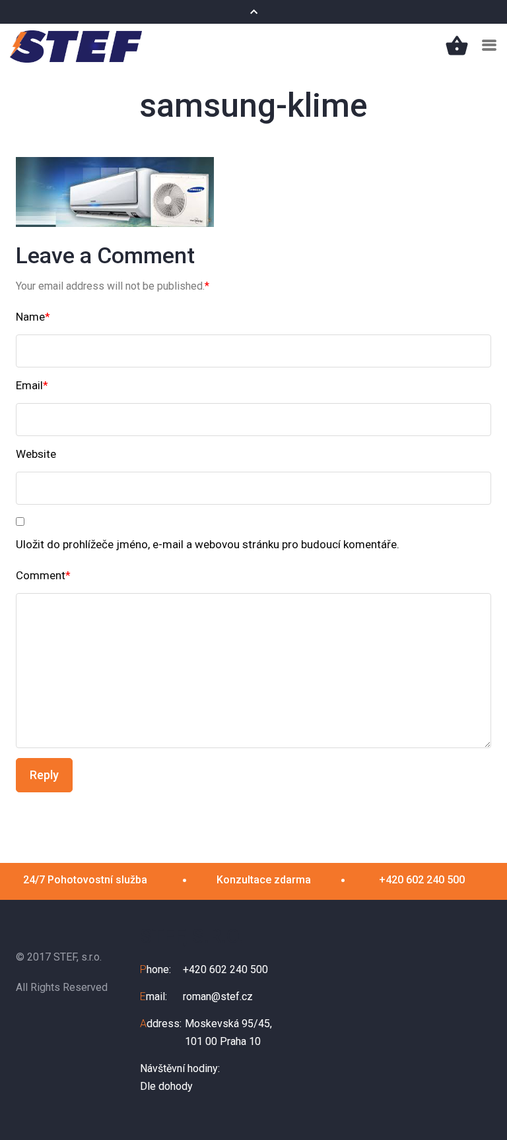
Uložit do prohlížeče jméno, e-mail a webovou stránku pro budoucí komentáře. (207, 544)
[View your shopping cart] (456, 45)
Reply (44, 775)
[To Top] (480, 1103)
